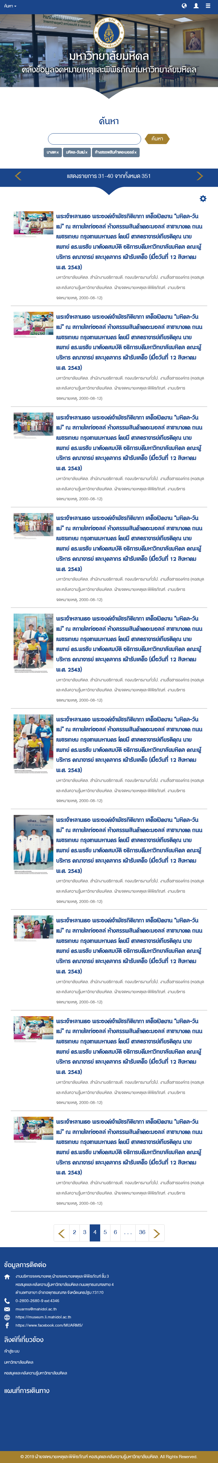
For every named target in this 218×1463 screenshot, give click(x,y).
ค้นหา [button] (9, 6)
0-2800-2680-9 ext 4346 (37, 1300)
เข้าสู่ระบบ (11, 1351)
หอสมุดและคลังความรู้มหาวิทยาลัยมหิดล (35, 1373)
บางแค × (53, 152)
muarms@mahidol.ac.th (36, 1309)
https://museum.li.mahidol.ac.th (43, 1317)
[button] (184, 5)
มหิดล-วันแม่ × (76, 152)
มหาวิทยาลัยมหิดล (18, 1362)
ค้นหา (157, 138)
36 (142, 1232)
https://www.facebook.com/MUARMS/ (49, 1325)
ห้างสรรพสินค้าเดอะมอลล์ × (116, 152)
